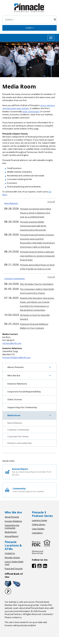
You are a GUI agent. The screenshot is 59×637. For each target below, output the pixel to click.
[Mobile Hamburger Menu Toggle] (50, 37)
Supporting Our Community (22, 407)
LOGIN (29, 27)
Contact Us (10, 553)
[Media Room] (29, 11)
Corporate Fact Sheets (18, 436)
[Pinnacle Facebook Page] (34, 566)
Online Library (38, 524)
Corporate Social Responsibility (24, 391)
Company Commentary (14, 278)
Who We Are (13, 375)
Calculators (37, 532)
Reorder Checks (12, 557)
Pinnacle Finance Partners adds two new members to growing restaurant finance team (37, 255)
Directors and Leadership (19, 443)
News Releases (11, 203)
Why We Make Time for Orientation (36, 284)
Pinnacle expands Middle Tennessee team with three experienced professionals (33, 225)
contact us (17, 617)
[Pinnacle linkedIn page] (45, 566)
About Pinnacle (15, 367)
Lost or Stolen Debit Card (14, 563)
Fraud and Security (14, 568)
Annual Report (11, 536)
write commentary (31, 111)
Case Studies (38, 528)
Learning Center (39, 520)
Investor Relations (17, 383)
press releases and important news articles (28, 107)
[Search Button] (55, 19)
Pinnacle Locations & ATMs (13, 545)
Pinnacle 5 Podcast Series (42, 514)
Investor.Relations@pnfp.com (16, 357)
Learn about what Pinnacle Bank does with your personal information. (29, 610)
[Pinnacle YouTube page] (40, 566)
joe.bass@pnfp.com (11, 343)
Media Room (13, 415)
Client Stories (14, 399)
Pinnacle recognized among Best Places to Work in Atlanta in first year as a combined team (35, 212)
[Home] (37, 554)
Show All (51, 201)
